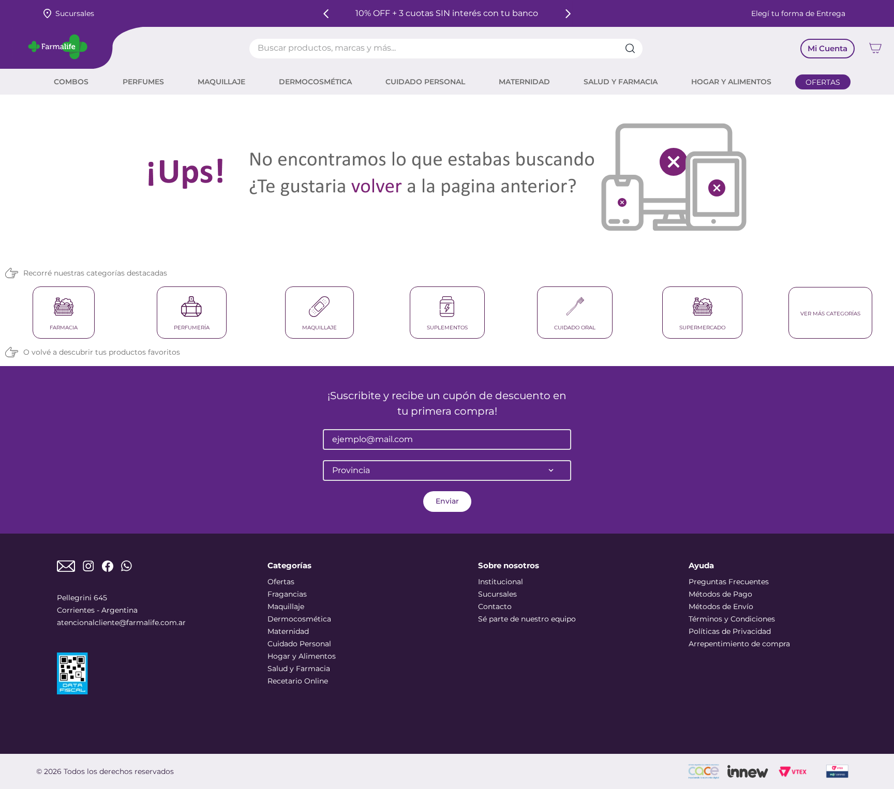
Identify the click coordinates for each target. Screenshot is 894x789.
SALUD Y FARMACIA (621, 82)
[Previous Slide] (326, 13)
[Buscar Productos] (634, 48)
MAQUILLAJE (221, 82)
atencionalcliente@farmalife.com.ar (121, 622)
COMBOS (71, 82)
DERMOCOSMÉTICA (315, 82)
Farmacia (64, 327)
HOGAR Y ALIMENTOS (731, 82)
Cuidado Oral (574, 327)
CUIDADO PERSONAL (425, 82)
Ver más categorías (830, 313)
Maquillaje (319, 327)
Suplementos (447, 327)
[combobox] (446, 48)
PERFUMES (143, 82)
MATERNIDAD (524, 82)
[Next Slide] (567, 13)
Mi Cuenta (827, 48)
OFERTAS (823, 82)
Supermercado (702, 327)
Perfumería (192, 327)
